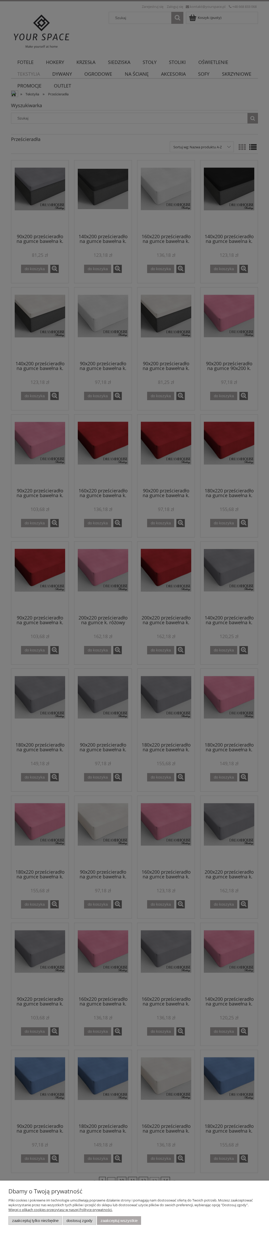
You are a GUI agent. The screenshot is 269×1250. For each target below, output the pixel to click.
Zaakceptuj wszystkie (119, 1220)
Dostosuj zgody (79, 1220)
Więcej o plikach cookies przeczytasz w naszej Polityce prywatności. (60, 1209)
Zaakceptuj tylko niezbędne (35, 1220)
